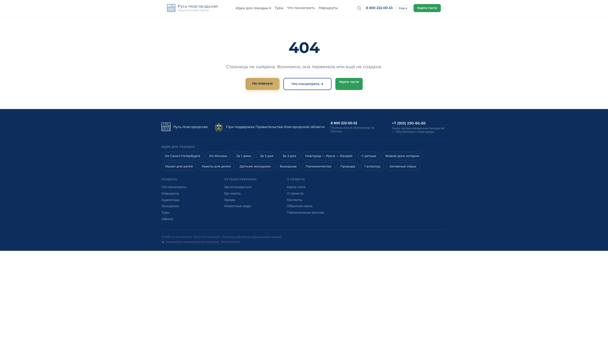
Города (229, 200)
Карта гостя (427, 8)
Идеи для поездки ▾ (253, 8)
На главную (262, 83)
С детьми (368, 156)
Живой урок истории (402, 156)
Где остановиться (238, 187)
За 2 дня (267, 156)
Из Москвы (218, 156)
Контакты (294, 200)
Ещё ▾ (403, 8)
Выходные (288, 166)
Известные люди (237, 206)
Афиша (167, 219)
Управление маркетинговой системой (192, 241)
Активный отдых (403, 166)
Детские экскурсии (255, 166)
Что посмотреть (301, 8)
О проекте (295, 193)
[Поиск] (359, 8)
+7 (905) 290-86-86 (409, 123)
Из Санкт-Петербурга (182, 156)
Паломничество (318, 166)
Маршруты (328, 8)
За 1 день (243, 156)
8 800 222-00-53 (379, 8)
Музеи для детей (179, 166)
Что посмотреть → (307, 84)
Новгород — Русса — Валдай (328, 156)
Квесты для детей (216, 166)
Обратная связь (300, 206)
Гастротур (372, 166)
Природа (347, 166)
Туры (279, 8)
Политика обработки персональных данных (252, 236)
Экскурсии (170, 206)
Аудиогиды (170, 200)
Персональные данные (305, 212)
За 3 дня (289, 156)
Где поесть (232, 193)
